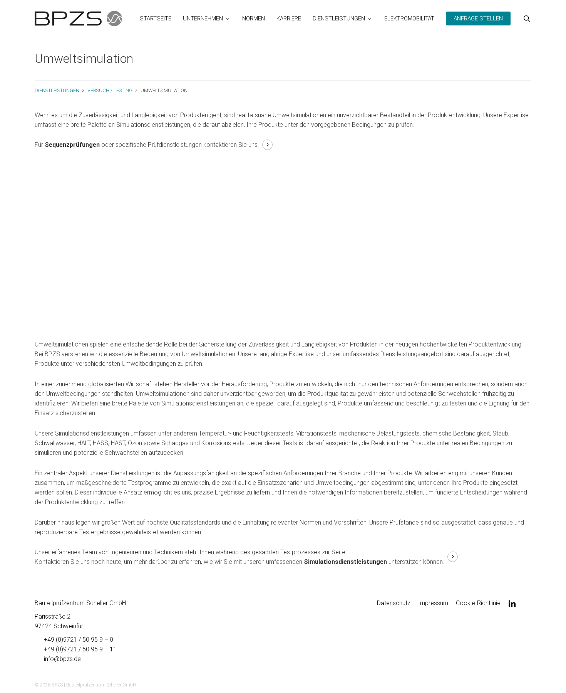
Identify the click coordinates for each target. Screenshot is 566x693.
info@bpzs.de (62, 659)
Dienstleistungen (57, 90)
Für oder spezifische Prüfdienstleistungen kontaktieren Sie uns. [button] (147, 144)
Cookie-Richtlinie (478, 603)
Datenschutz (393, 603)
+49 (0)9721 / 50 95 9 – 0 (78, 639)
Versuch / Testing (109, 90)
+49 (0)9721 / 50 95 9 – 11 (80, 649)
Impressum (433, 603)
